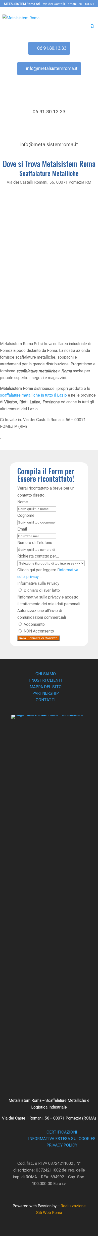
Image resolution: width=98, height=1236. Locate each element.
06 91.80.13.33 (51, 48)
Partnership (45, 693)
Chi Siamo (45, 673)
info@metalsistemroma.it (51, 68)
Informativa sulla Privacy (38, 583)
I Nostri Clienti (45, 680)
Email (22, 529)
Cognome (25, 515)
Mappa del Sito (46, 686)
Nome (22, 502)
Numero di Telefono (34, 542)
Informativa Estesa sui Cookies (61, 1138)
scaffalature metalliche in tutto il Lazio (33, 395)
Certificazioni (61, 1132)
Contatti (46, 699)
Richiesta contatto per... (38, 556)
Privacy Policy (61, 1145)
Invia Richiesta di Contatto (38, 638)
